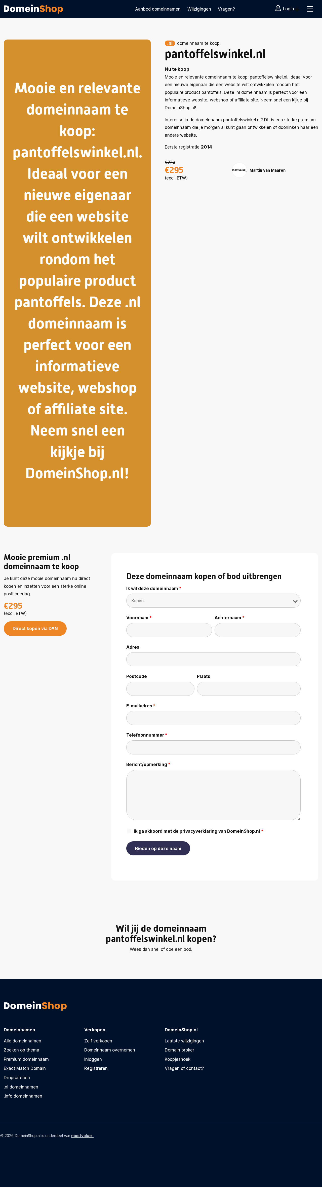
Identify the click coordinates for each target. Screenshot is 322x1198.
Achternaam (230, 617)
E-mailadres (140, 705)
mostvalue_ (82, 1135)
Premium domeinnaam (26, 1059)
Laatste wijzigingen (184, 1040)
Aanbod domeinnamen (158, 9)
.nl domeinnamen (21, 1087)
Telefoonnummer (146, 735)
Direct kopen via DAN (35, 628)
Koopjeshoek (177, 1059)
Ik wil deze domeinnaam (153, 588)
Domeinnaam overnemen (109, 1049)
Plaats (203, 676)
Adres (132, 647)
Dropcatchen (17, 1077)
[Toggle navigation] (310, 9)
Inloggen (93, 1059)
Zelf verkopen (98, 1040)
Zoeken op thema (21, 1049)
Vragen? (226, 9)
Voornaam (139, 617)
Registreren (96, 1068)
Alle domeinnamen (22, 1040)
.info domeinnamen (23, 1096)
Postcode (136, 676)
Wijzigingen (199, 9)
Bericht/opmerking (148, 764)
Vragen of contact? (184, 1068)
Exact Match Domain (25, 1068)
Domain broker (179, 1049)
